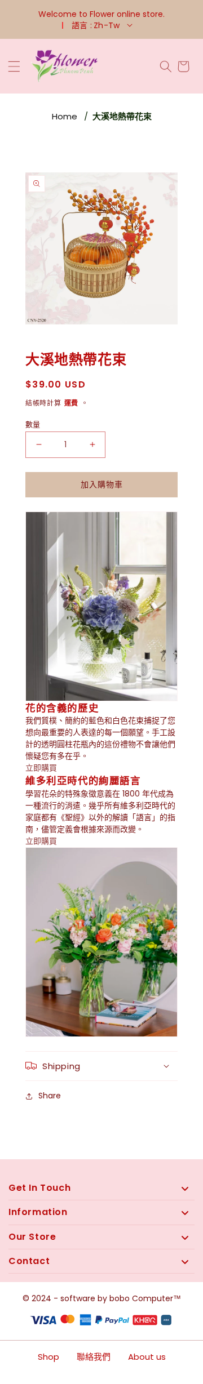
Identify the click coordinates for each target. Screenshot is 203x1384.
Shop (48, 1357)
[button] (14, 66)
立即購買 (41, 767)
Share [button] (49, 1095)
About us (147, 1357)
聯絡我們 (94, 1357)
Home (64, 116)
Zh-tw (107, 25)
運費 (71, 403)
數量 (33, 424)
